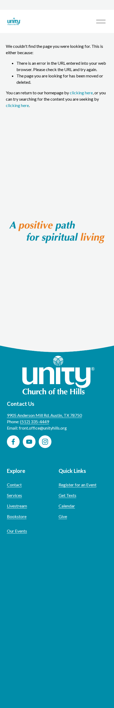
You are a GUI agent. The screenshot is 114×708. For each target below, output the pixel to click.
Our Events (17, 530)
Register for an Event (78, 484)
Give (63, 516)
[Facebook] (13, 441)
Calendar (67, 505)
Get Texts (67, 495)
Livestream (17, 505)
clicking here (81, 92)
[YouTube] (29, 441)
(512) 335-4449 (34, 421)
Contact (14, 484)
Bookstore (17, 516)
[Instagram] (45, 441)
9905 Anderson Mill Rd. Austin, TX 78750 (44, 415)
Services (14, 495)
